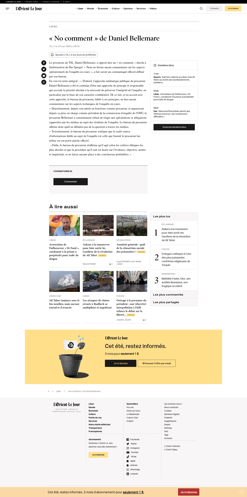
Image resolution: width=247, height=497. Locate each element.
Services (93, 421)
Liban (53, 26)
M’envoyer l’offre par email (157, 363)
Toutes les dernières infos (174, 127)
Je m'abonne (188, 492)
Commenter (70, 181)
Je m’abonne (121, 363)
